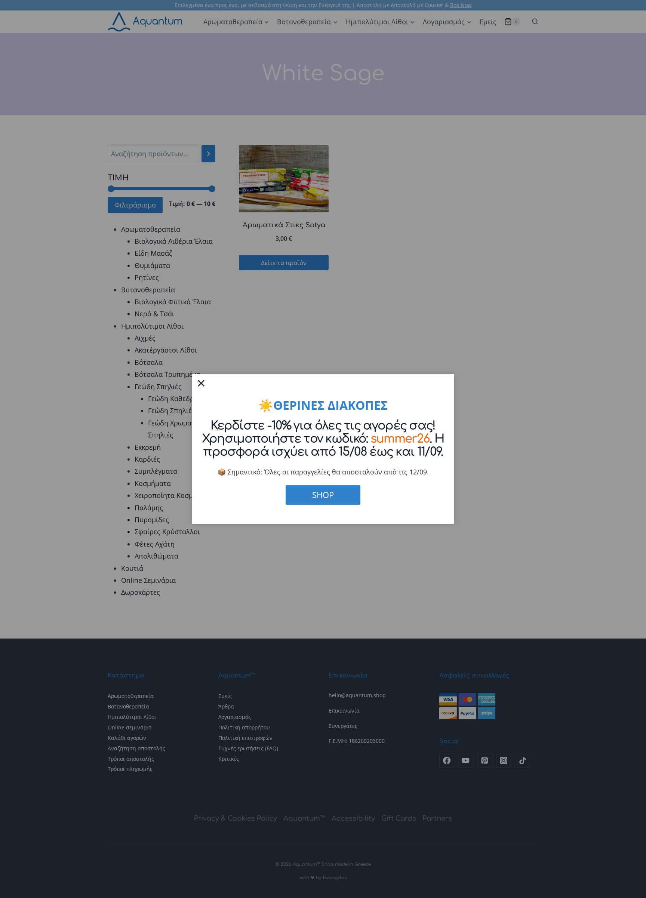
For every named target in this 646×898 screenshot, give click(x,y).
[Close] (201, 383)
